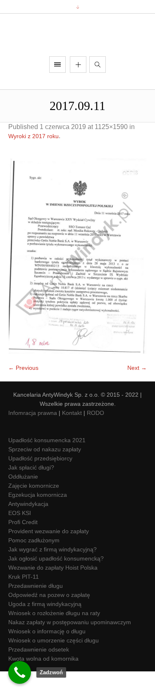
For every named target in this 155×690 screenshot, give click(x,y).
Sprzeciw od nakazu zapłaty (44, 468)
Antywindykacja (28, 522)
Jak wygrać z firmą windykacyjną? (52, 568)
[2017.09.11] (77, 275)
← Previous (23, 386)
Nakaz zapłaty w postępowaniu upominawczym (69, 640)
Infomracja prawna (32, 431)
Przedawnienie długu (35, 604)
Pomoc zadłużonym (34, 559)
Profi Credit (23, 540)
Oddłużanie (23, 495)
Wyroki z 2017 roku (33, 155)
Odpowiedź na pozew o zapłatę (49, 613)
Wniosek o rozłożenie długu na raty (54, 631)
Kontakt (72, 431)
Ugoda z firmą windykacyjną (44, 622)
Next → (137, 386)
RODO (95, 431)
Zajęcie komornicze (33, 504)
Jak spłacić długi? (31, 486)
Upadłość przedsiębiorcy (40, 477)
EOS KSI (19, 531)
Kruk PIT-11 (23, 595)
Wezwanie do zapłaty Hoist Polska (53, 586)
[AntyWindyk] (78, 44)
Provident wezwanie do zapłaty (48, 549)
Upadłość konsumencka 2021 (47, 458)
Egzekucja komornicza (37, 513)
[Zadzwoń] (19, 672)
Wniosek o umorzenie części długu (53, 659)
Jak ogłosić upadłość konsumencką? (56, 577)
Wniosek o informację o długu (47, 650)
